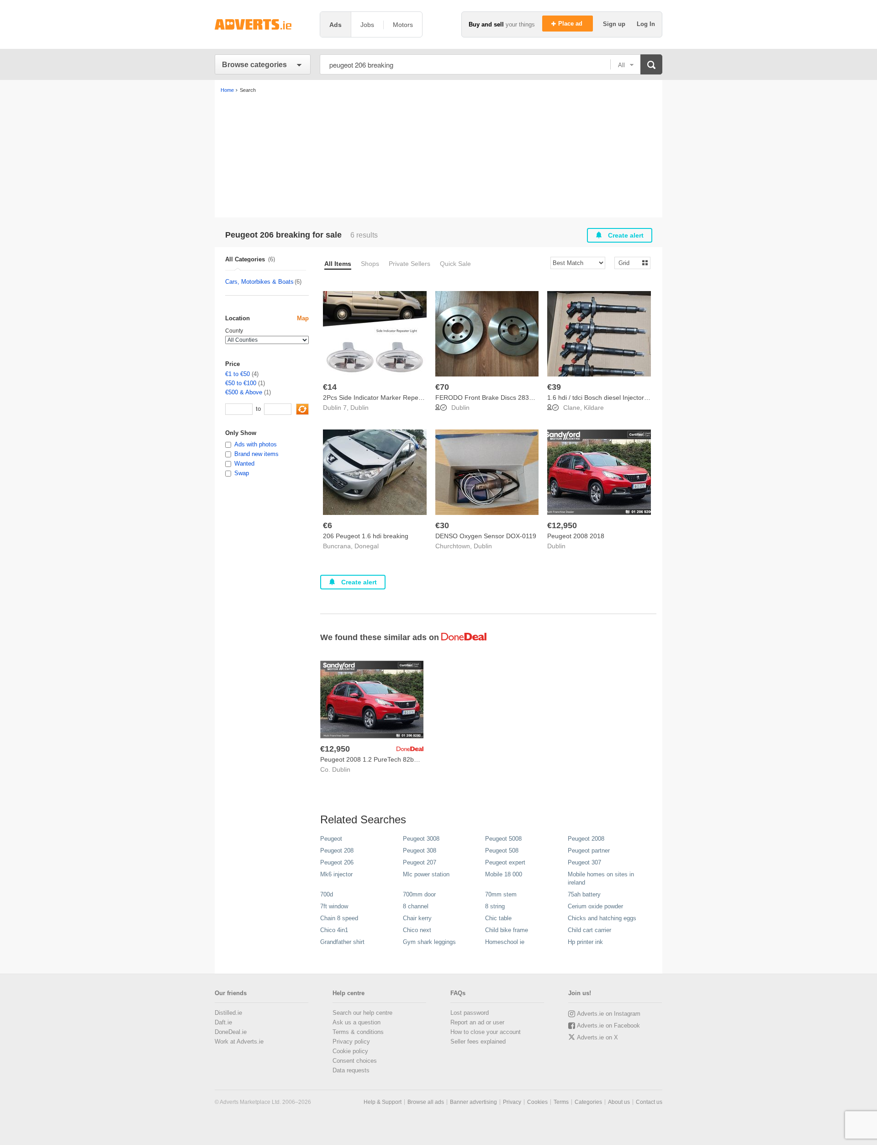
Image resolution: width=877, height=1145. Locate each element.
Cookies (537, 1102)
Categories (588, 1102)
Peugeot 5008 (503, 838)
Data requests (351, 1070)
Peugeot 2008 (586, 838)
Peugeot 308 (419, 850)
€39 (554, 387)
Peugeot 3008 (421, 838)
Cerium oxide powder (595, 906)
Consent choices (355, 1060)
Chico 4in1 (334, 930)
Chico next (417, 930)
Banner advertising (473, 1102)
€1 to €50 (237, 374)
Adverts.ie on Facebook (608, 1025)
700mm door (419, 894)
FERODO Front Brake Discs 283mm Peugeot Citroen (512, 397)
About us (619, 1102)
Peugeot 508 (501, 850)
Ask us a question (356, 1022)
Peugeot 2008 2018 (575, 536)
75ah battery (584, 894)
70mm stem (501, 894)
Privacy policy (351, 1041)
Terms (561, 1102)
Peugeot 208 (337, 850)
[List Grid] (628, 262)
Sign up (615, 24)
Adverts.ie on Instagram (608, 1013)
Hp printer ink (585, 941)
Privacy (512, 1102)
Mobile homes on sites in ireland (601, 878)
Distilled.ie (228, 1012)
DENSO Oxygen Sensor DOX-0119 (485, 536)
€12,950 (562, 525)
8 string (495, 906)
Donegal (366, 546)
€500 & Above (243, 392)
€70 (442, 387)
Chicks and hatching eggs (602, 918)
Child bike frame (506, 930)
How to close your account (485, 1031)
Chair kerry (417, 918)
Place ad (571, 23)
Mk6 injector (336, 874)
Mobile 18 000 (503, 874)
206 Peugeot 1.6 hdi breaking (365, 536)
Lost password (469, 1012)
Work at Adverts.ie (239, 1041)
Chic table (498, 918)
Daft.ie (223, 1022)
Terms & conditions (358, 1031)
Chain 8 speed (339, 918)
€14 (330, 387)
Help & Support (383, 1102)
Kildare (594, 407)
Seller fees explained (478, 1041)
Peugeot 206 (337, 862)
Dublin (359, 407)
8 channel (415, 906)
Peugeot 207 (419, 862)
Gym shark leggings (429, 941)
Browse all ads (425, 1102)
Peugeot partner (589, 850)
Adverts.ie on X (597, 1037)
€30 (442, 525)
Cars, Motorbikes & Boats (259, 281)
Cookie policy (350, 1051)
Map (303, 318)
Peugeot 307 (584, 862)
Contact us (649, 1102)
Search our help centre (362, 1012)
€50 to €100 (240, 383)
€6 (327, 525)
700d (326, 894)
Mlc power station (426, 874)
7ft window (334, 906)
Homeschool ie (504, 941)
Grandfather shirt (342, 941)
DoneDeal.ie (231, 1031)
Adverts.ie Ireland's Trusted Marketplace (263, 24)
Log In (646, 24)
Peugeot (331, 838)
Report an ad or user (477, 1022)
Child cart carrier (589, 930)
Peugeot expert (505, 862)
